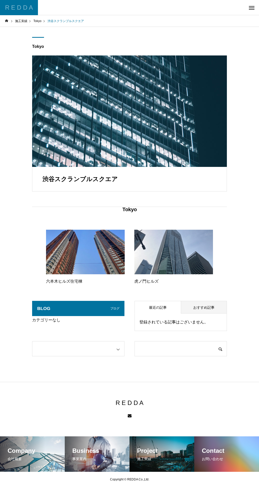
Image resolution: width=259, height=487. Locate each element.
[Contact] (130, 416)
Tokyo (38, 46)
